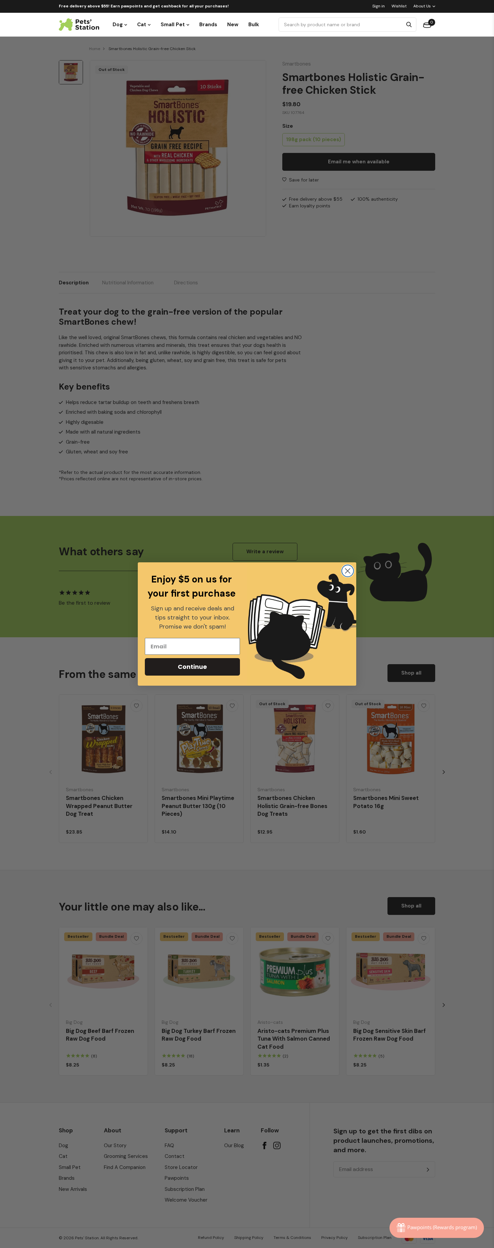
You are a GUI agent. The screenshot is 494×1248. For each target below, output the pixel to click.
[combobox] (341, 24)
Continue (192, 666)
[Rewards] (436, 1228)
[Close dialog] (348, 571)
